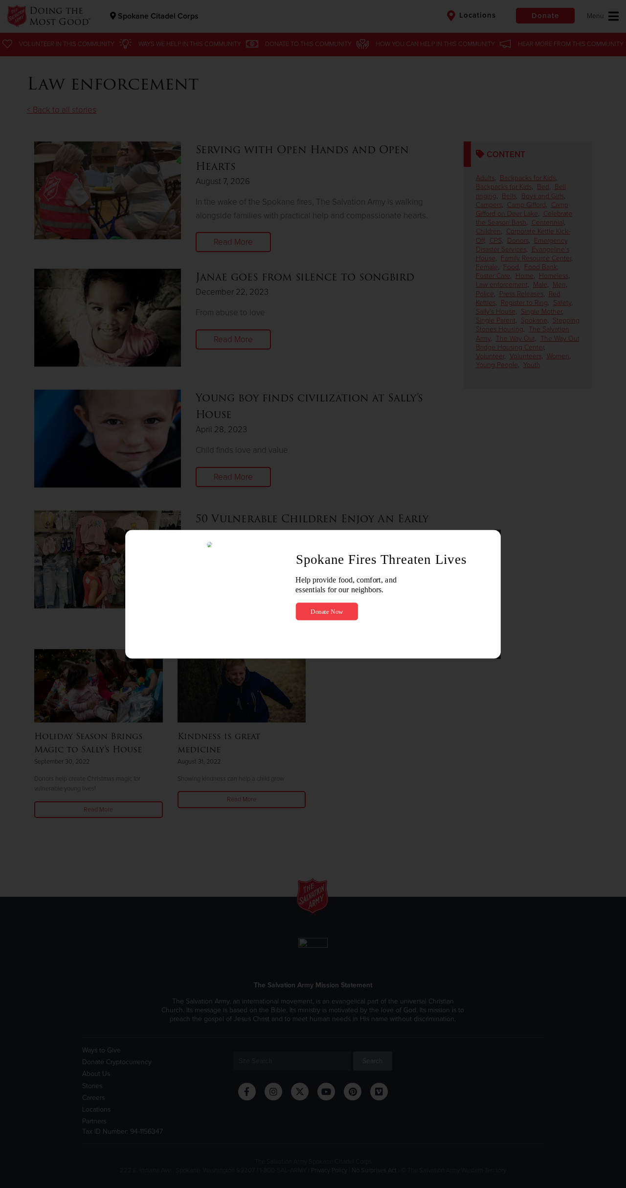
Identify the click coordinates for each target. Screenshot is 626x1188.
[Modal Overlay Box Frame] (313, 594)
